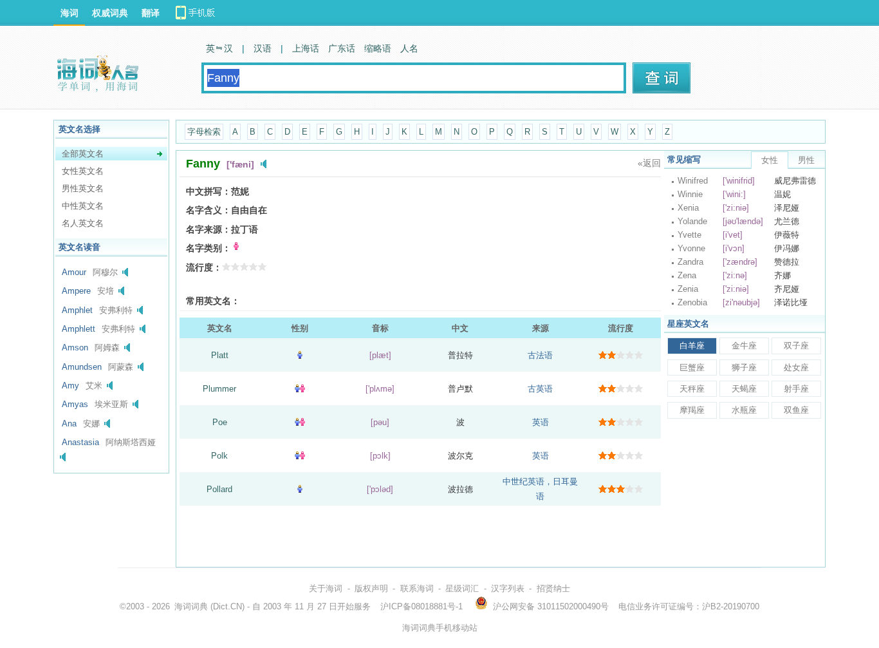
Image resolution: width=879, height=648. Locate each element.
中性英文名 (83, 206)
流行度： (204, 267)
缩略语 (377, 48)
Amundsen (82, 367)
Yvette (689, 235)
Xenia (688, 208)
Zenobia (692, 302)
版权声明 (371, 588)
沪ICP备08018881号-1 (421, 606)
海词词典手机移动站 (439, 628)
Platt (219, 355)
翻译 (151, 13)
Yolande (692, 221)
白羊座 (692, 345)
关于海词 (325, 588)
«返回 (649, 163)
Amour (74, 272)
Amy (70, 385)
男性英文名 (83, 188)
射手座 (796, 389)
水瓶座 (744, 410)
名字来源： (208, 229)
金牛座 (744, 345)
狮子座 (744, 367)
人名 (409, 48)
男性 (806, 160)
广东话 (341, 48)
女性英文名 (83, 171)
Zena (687, 275)
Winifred (693, 181)
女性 (769, 160)
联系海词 (417, 588)
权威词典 (110, 13)
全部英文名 (83, 153)
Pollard (219, 489)
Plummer (219, 389)
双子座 (796, 345)
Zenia (688, 289)
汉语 (263, 48)
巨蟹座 (692, 367)
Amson (75, 347)
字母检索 (204, 132)
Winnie (690, 194)
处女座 (796, 367)
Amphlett (78, 329)
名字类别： (208, 248)
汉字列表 (507, 588)
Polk (219, 456)
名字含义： (208, 210)
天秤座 (692, 389)
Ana (69, 423)
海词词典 (191, 606)
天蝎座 (744, 389)
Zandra (690, 262)
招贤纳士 (553, 588)
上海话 (305, 48)
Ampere (76, 291)
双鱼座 (796, 410)
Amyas (75, 404)
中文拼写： (208, 191)
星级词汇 (462, 588)
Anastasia (80, 442)
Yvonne (691, 248)
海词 (69, 13)
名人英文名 (83, 223)
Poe (219, 422)
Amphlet (77, 310)
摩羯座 (692, 410)
